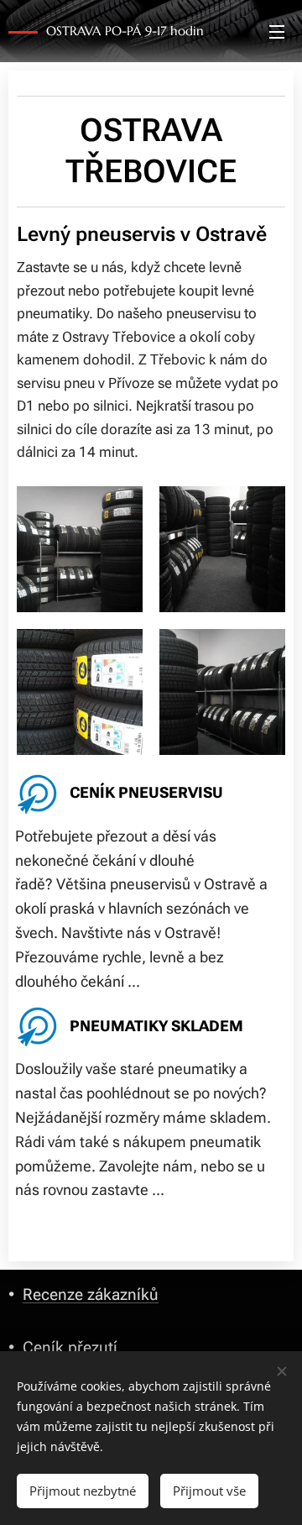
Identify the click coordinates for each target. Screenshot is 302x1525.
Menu (277, 31)
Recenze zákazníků (91, 1294)
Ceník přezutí (70, 1347)
